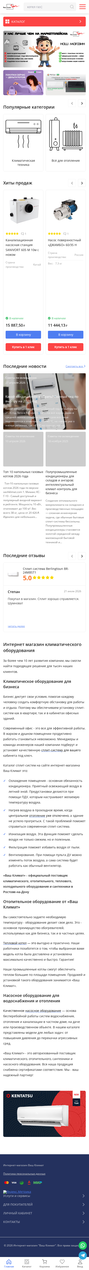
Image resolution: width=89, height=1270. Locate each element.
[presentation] (72, 103)
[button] (42, 64)
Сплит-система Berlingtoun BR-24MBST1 (46, 570)
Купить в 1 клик (23, 347)
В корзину (23, 335)
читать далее (16, 626)
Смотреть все (75, 366)
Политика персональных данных (24, 1173)
